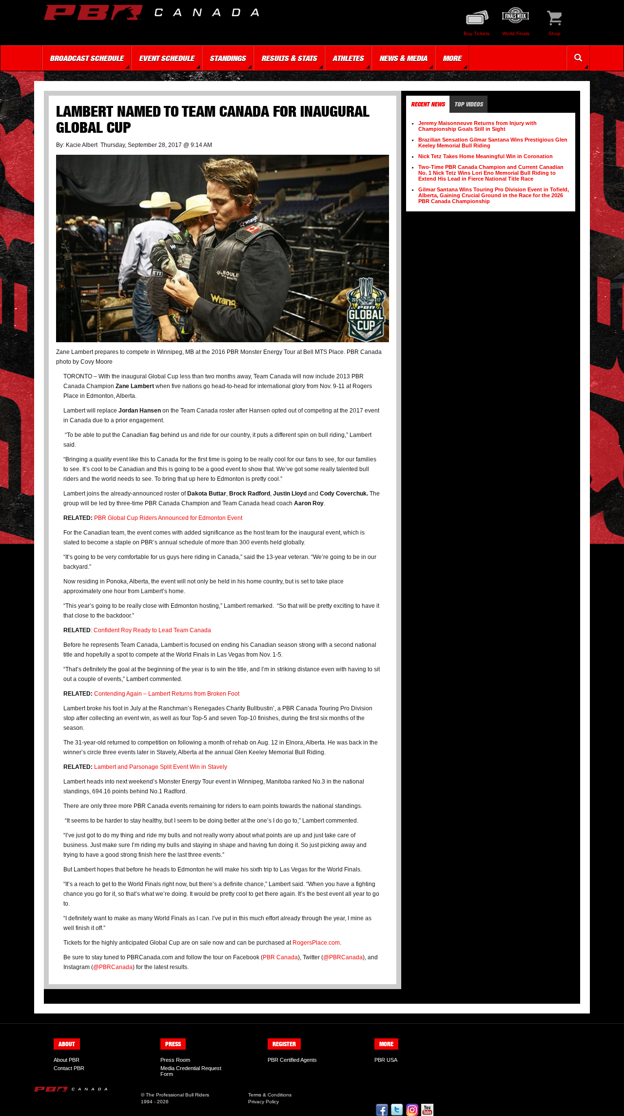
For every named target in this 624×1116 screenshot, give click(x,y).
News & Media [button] (403, 58)
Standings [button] (228, 58)
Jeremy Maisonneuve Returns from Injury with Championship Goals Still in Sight (477, 126)
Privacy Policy (263, 1101)
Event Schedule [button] (166, 58)
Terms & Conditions (270, 1094)
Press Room (175, 1060)
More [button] (452, 58)
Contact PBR (69, 1068)
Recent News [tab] (428, 104)
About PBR (66, 1060)
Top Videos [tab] (468, 104)
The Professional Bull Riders (177, 1094)
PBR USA (385, 1060)
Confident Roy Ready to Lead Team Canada (152, 630)
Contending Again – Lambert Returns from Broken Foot (166, 693)
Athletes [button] (348, 58)
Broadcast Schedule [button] (86, 58)
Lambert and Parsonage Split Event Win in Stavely (160, 767)
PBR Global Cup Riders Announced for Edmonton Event (168, 518)
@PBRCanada (343, 957)
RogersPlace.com (316, 942)
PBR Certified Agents (292, 1060)
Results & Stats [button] (289, 58)
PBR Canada (280, 957)
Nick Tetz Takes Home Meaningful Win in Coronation (485, 156)
